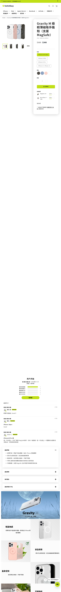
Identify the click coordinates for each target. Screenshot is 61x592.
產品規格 (7, 472)
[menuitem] (6, 11)
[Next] (58, 1)
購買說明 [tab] (39, 103)
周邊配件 (5, 13)
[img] (7, 407)
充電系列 (49, 11)
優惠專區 (14, 13)
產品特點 (7, 450)
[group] (30, 1)
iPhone (5, 11)
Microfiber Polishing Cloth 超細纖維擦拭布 (44, 97)
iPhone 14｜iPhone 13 (44, 66)
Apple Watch (21, 11)
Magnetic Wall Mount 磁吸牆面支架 (44, 93)
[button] (22, 386)
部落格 (22, 13)
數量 (38, 77)
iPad (12, 11)
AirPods (41, 11)
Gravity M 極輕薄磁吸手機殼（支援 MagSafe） (18, 17)
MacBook (32, 11)
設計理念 (7, 479)
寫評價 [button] (30, 398)
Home (3, 17)
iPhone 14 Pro (42, 62)
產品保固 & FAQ (9, 487)
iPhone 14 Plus (42, 58)
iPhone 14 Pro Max (43, 54)
